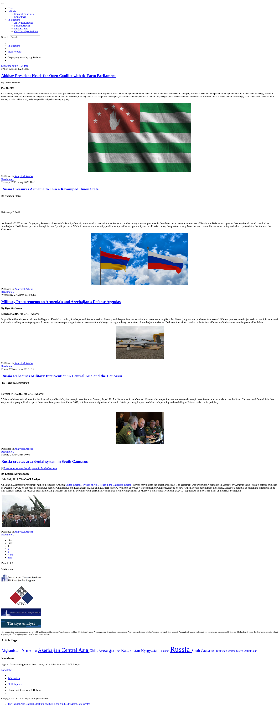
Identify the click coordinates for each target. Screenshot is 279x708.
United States (236, 650)
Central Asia (75, 650)
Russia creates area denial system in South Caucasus (44, 461)
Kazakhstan (131, 650)
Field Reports (21, 28)
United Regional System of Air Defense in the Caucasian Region (98, 484)
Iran (118, 650)
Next (10, 554)
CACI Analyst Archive (26, 31)
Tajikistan (222, 650)
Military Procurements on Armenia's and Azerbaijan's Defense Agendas (61, 302)
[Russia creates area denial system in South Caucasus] (29, 468)
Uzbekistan (250, 650)
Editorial (12, 11)
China (94, 651)
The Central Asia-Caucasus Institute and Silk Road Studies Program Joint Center (49, 704)
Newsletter (6, 670)
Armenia (29, 650)
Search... (5, 37)
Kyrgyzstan (150, 651)
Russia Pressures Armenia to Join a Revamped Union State (50, 189)
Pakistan (165, 650)
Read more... (7, 179)
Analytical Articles (23, 22)
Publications (14, 19)
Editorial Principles (24, 14)
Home (11, 8)
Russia (181, 649)
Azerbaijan (50, 650)
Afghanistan (11, 650)
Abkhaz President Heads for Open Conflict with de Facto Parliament (58, 76)
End (10, 557)
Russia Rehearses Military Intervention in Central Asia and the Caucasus (61, 376)
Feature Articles (22, 25)
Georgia (107, 650)
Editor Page (20, 17)
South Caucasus (204, 651)
